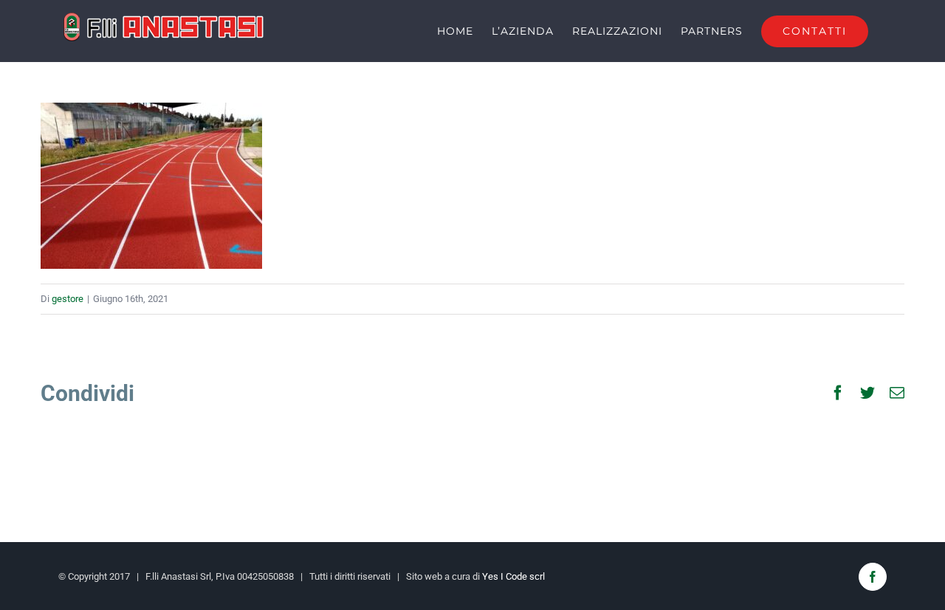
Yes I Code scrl (513, 576)
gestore (67, 298)
